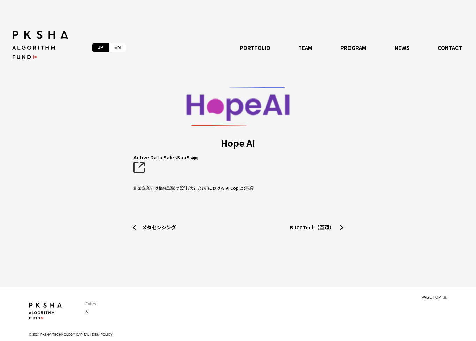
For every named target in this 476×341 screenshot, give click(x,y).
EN (117, 47)
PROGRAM (353, 47)
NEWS (402, 47)
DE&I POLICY (102, 334)
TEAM (305, 47)
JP (100, 47)
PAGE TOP (431, 297)
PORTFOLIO (255, 47)
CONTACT (450, 47)
